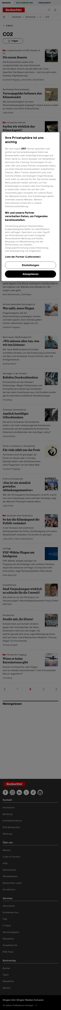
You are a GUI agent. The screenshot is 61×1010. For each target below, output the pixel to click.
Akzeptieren (30, 274)
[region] (31, 206)
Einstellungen (30, 265)
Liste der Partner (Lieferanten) (23, 256)
